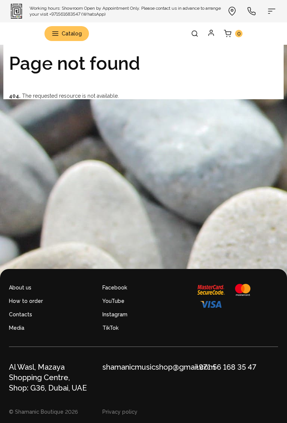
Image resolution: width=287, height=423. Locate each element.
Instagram (114, 314)
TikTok (110, 328)
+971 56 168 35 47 (226, 367)
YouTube (113, 301)
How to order (26, 301)
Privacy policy (120, 412)
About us (20, 288)
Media (16, 328)
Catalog (72, 34)
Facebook (114, 288)
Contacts (20, 314)
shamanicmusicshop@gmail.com (158, 367)
